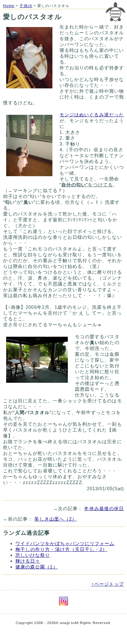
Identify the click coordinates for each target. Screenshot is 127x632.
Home (8, 6)
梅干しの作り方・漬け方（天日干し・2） (61, 549)
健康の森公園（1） (36, 566)
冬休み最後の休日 (104, 508)
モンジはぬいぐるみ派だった (91, 114)
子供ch (25, 6)
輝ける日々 (27, 561)
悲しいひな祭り (32, 555)
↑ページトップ (108, 584)
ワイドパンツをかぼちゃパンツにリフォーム (64, 543)
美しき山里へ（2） (55, 518)
